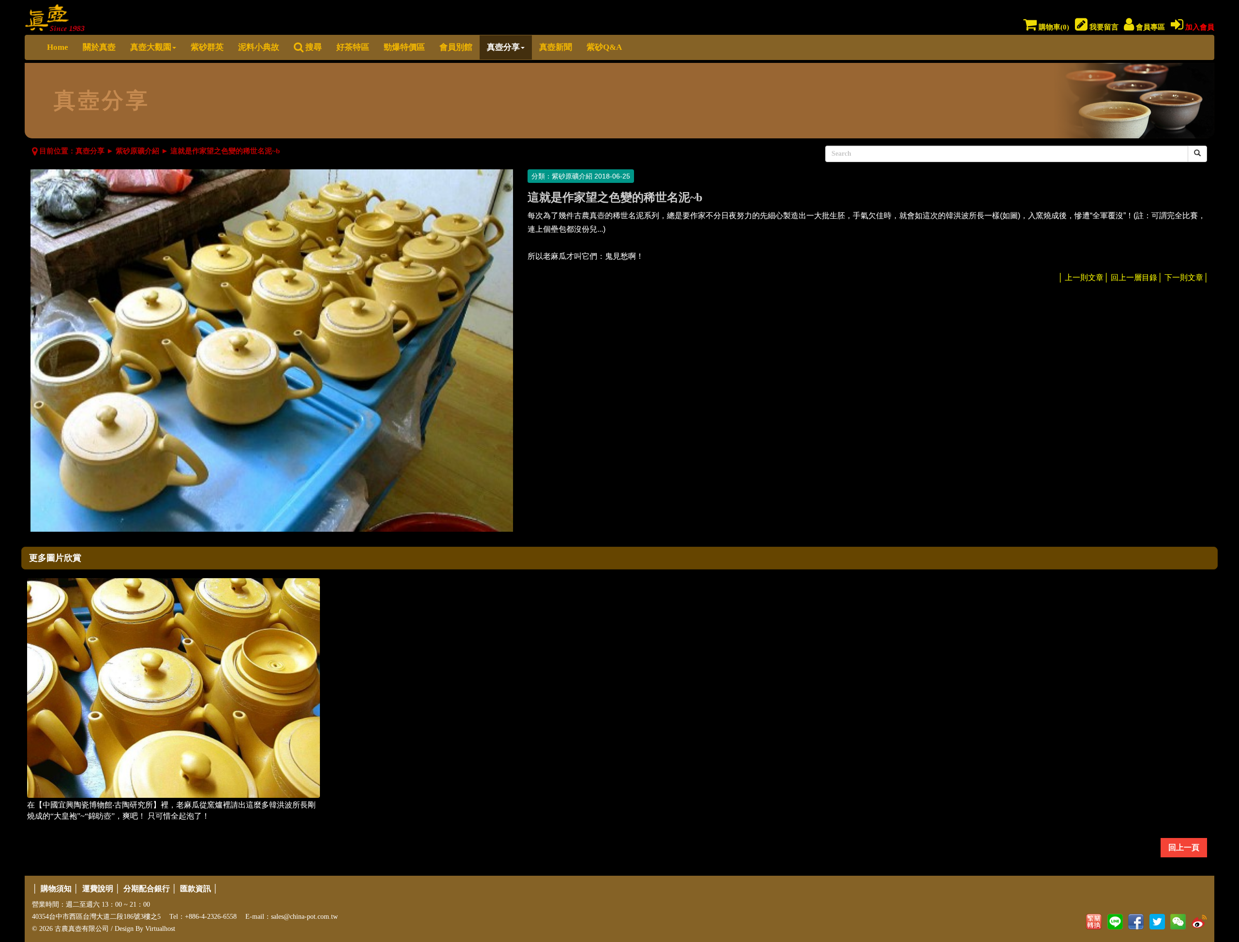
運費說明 (97, 888)
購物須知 (56, 888)
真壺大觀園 (150, 47)
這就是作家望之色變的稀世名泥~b (225, 151)
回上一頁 (1183, 847)
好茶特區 (352, 47)
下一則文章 (1183, 277)
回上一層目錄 (1134, 277)
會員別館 (455, 47)
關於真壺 (99, 47)
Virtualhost (160, 928)
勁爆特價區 (404, 47)
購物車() (1053, 27)
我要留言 (1103, 27)
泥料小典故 (258, 47)
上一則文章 (1084, 277)
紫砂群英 (207, 47)
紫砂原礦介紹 (137, 151)
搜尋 (312, 47)
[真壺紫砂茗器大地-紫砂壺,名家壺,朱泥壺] (55, 16)
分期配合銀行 (146, 888)
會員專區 (1149, 27)
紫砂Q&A (604, 47)
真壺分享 (503, 47)
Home (57, 47)
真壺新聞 (555, 47)
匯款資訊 (195, 888)
